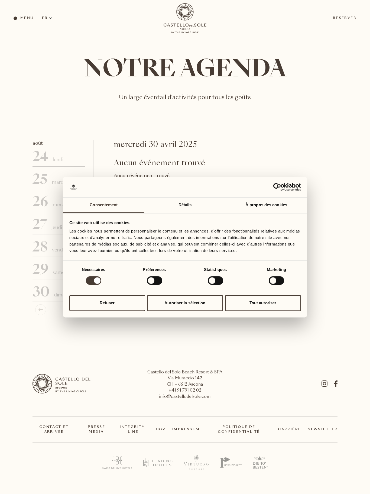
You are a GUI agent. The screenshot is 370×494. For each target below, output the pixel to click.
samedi (58, 270)
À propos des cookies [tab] (266, 205)
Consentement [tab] (104, 205)
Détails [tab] (185, 205)
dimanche (58, 293)
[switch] (154, 280)
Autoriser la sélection (184, 303)
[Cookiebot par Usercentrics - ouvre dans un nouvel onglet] (277, 187)
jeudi (58, 225)
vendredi (58, 248)
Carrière (289, 429)
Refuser (107, 303)
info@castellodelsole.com (184, 397)
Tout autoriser (262, 303)
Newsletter (322, 429)
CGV (161, 429)
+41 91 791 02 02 (184, 391)
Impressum (186, 429)
